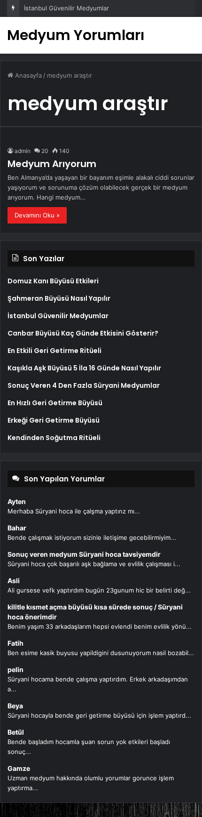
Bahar (17, 528)
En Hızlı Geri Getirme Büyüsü (55, 403)
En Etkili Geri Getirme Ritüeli (54, 350)
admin (23, 150)
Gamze (19, 768)
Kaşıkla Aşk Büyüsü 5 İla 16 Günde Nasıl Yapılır (84, 368)
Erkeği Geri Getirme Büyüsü (54, 420)
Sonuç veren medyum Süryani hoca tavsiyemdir (84, 554)
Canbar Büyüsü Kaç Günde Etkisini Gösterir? (83, 333)
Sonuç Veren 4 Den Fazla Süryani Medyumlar (84, 385)
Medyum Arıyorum (52, 163)
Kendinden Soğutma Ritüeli (54, 437)
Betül (16, 732)
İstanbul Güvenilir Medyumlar (66, 8)
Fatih (15, 643)
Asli (14, 581)
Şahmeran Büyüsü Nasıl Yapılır (59, 298)
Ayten (17, 501)
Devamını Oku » (37, 215)
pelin (15, 669)
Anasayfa (27, 75)
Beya (15, 706)
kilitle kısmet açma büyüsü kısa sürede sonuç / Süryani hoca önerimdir (95, 612)
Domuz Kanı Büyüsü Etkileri (53, 281)
